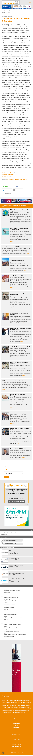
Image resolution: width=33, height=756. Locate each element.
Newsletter (16, 718)
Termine (16, 721)
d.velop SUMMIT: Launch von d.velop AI (20, 346)
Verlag (16, 725)
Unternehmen (20, 10)
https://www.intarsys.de (7, 174)
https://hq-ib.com (6, 176)
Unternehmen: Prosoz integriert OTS (19, 413)
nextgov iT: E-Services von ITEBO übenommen (13, 246)
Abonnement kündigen (10, 543)
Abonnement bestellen (10, 540)
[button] (7, 186)
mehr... (24, 222)
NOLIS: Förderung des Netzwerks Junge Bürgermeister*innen (20, 210)
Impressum (16, 729)
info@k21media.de (16, 744)
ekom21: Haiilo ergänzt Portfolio (18, 275)
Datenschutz (16, 727)
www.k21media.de (16, 746)
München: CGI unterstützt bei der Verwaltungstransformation (18, 259)
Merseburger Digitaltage (14, 558)
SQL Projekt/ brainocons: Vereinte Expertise (13, 380)
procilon (17, 179)
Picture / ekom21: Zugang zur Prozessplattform (17, 395)
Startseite (14, 10)
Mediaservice (16, 723)
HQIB (21, 179)
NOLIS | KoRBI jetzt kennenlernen (16, 565)
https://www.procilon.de (7, 172)
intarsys (25, 179)
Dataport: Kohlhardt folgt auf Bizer (18, 448)
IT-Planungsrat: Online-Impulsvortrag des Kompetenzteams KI (14, 552)
